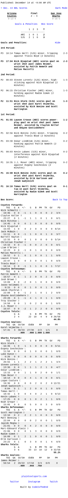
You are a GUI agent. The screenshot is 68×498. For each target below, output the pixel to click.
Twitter (14, 482)
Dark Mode (60, 8)
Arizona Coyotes (11, 14)
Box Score (47, 24)
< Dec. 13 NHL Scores (14, 8)
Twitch (54, 482)
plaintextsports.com (34, 476)
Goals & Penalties (26, 24)
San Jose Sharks (56, 14)
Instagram (34, 482)
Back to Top (60, 199)
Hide (57, 42)
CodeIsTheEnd (40, 487)
